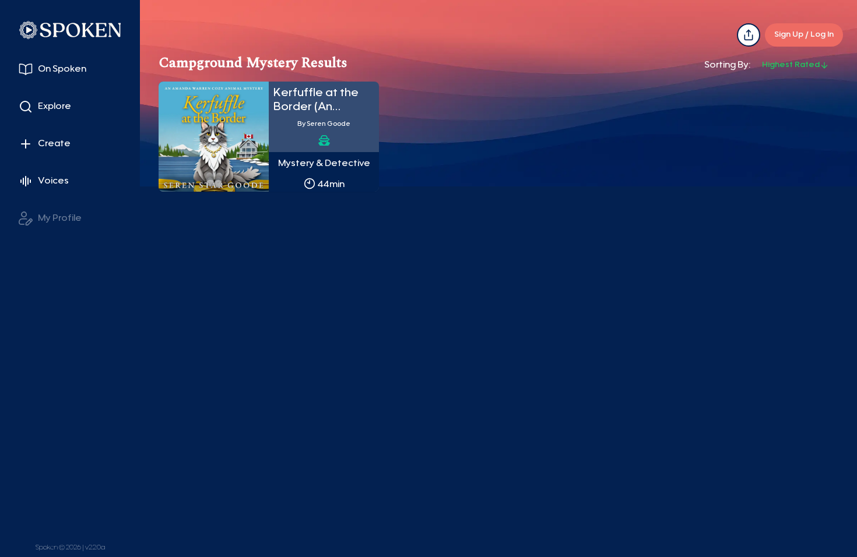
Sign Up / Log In (804, 35)
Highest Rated (791, 65)
